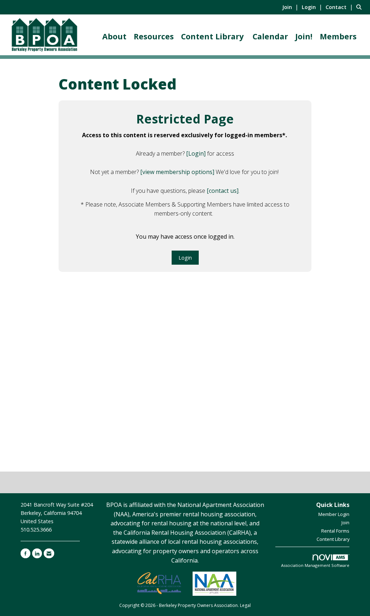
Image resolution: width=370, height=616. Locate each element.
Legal (245, 605)
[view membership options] (177, 172)
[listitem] (291, 7)
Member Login (333, 514)
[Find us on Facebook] (25, 553)
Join (345, 522)
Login (185, 257)
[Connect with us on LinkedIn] (37, 553)
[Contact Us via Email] (49, 553)
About (114, 36)
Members (338, 36)
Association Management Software (315, 565)
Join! (304, 36)
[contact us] (222, 191)
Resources (154, 36)
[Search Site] (360, 7)
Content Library (212, 36)
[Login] (196, 153)
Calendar (270, 36)
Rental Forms (335, 531)
